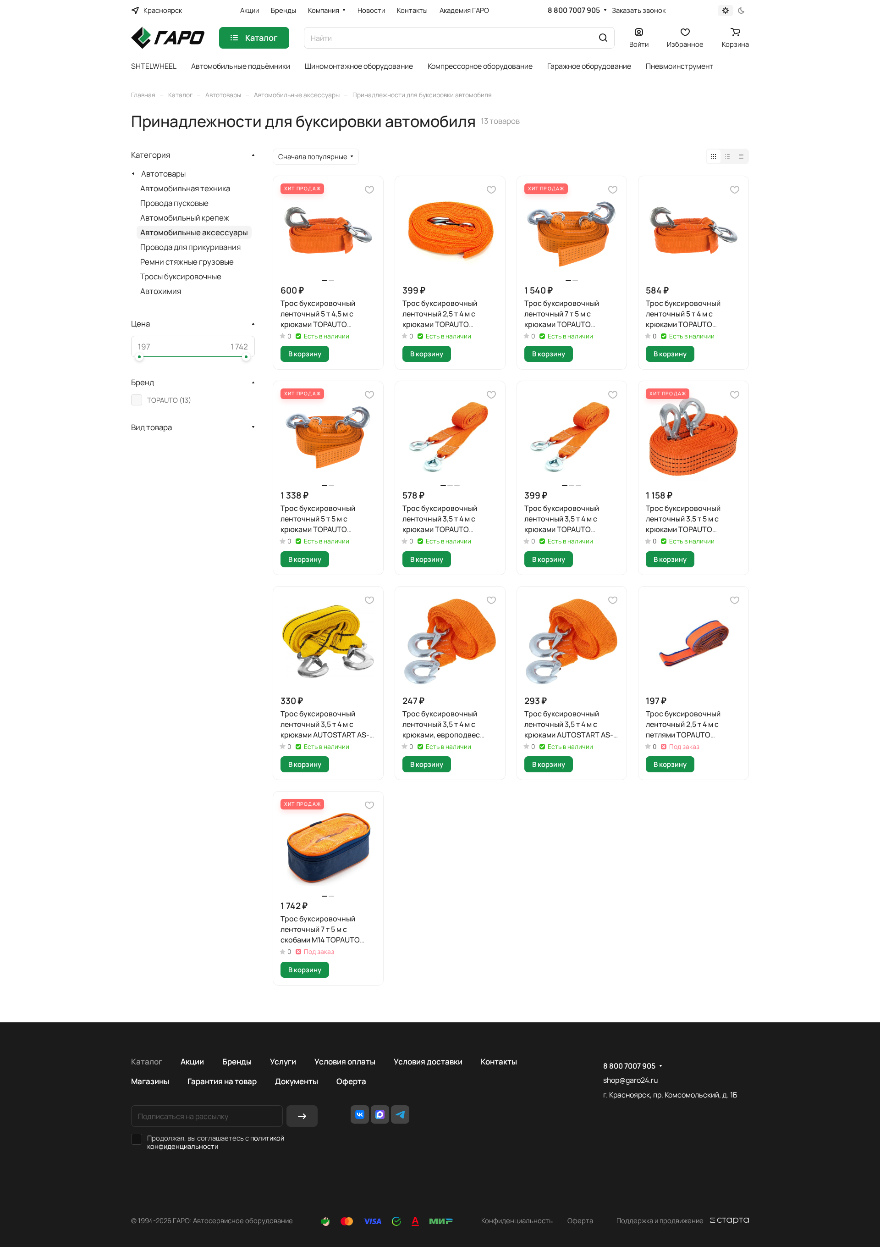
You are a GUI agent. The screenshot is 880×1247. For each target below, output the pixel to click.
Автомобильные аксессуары (194, 232)
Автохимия (160, 291)
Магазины (150, 1081)
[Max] (380, 1114)
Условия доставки (428, 1061)
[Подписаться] (302, 1116)
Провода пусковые (174, 203)
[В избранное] (369, 189)
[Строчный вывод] (727, 156)
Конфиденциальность (517, 1220)
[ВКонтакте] (360, 1114)
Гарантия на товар (222, 1081)
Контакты (499, 1061)
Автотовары (163, 173)
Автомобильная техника (185, 188)
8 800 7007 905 (574, 10)
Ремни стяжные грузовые (187, 261)
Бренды (237, 1061)
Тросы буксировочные (180, 276)
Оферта (351, 1081)
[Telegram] (400, 1114)
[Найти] (603, 38)
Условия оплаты (344, 1061)
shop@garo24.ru (630, 1080)
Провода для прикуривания (190, 247)
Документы (296, 1081)
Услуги (283, 1061)
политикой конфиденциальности (215, 1142)
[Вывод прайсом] (741, 156)
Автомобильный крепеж (184, 217)
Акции (192, 1061)
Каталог (146, 1061)
